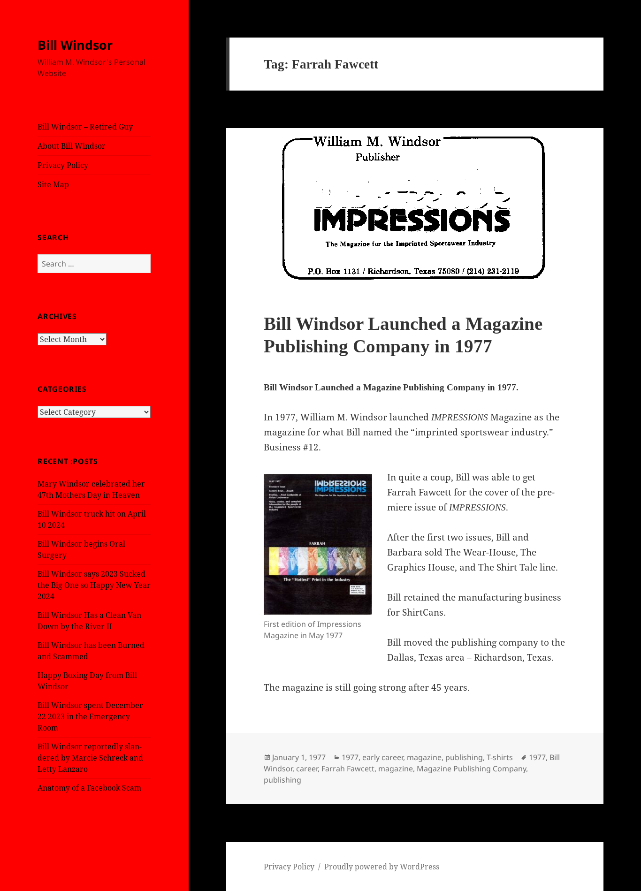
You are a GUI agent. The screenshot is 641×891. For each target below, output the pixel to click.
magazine (424, 757)
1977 (350, 757)
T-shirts (500, 757)
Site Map (53, 184)
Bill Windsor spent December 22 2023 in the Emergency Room (90, 716)
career (307, 768)
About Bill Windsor (72, 146)
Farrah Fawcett (347, 768)
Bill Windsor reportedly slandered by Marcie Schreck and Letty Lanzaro (90, 757)
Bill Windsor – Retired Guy (85, 127)
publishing (464, 757)
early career (382, 757)
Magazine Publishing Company (471, 768)
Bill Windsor (75, 44)
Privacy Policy (63, 165)
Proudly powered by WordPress (381, 866)
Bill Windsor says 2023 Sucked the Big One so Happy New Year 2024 (94, 585)
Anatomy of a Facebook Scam (89, 788)
